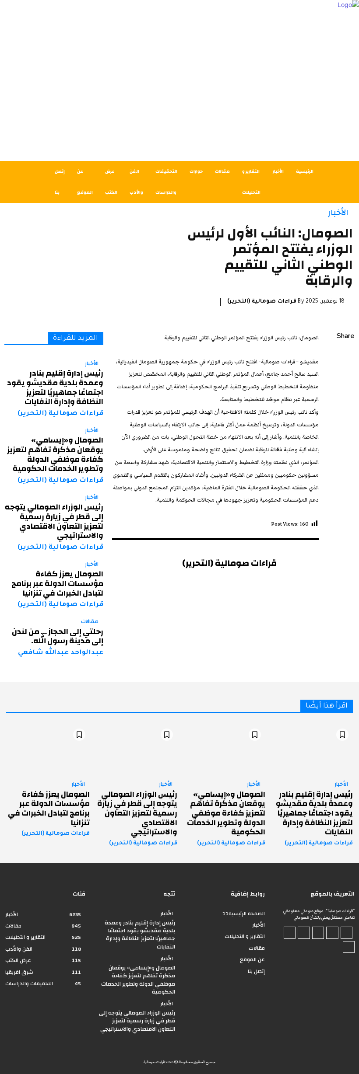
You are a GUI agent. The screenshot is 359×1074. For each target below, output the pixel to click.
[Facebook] (346, 357)
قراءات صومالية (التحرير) (261, 302)
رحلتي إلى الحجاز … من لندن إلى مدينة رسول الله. (57, 636)
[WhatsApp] (346, 419)
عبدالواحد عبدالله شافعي (60, 653)
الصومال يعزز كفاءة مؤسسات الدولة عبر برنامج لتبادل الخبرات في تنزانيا (57, 583)
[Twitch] (304, 933)
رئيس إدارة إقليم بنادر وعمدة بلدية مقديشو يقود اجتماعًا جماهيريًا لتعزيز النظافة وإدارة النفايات (55, 387)
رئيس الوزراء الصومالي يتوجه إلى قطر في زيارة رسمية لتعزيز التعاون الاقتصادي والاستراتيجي (54, 521)
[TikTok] (318, 933)
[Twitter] (346, 378)
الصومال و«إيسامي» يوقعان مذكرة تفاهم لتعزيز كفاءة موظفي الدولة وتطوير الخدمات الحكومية (55, 454)
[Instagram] (332, 933)
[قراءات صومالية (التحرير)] (298, 576)
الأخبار (338, 213)
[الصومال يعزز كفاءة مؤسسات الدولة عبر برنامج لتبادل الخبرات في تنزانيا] (48, 749)
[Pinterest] (346, 398)
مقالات (90, 622)
